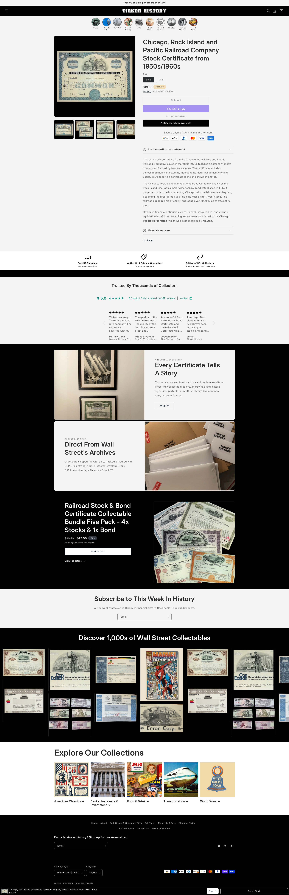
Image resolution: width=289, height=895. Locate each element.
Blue (150, 80)
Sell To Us (150, 823)
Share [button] (149, 240)
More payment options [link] (176, 116)
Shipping (147, 91)
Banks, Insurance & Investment (104, 803)
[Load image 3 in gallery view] (105, 129)
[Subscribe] (168, 616)
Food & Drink (136, 801)
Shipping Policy (187, 823)
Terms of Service (161, 828)
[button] (6, 11)
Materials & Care (167, 823)
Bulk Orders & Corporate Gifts (126, 823)
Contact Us (143, 828)
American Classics (67, 801)
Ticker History (68, 883)
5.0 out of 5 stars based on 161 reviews (152, 298)
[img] (120, 312)
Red (162, 80)
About (103, 823)
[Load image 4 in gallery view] (126, 129)
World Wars (208, 801)
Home (94, 823)
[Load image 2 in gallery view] (84, 129)
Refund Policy (126, 828)
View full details (73, 561)
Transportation (174, 801)
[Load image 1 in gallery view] (63, 129)
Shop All (165, 405)
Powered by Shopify (84, 883)
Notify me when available (176, 123)
